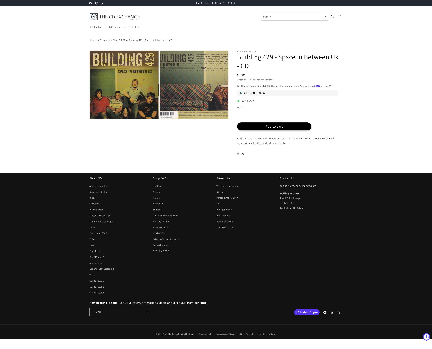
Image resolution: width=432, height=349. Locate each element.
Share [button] (243, 153)
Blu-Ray (157, 185)
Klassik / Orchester (99, 215)
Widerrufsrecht (205, 334)
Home (92, 40)
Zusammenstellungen (101, 221)
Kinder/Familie (161, 227)
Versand (241, 79)
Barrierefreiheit (224, 221)
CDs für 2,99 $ (96, 286)
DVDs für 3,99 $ (161, 251)
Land (92, 227)
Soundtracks (96, 262)
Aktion (156, 191)
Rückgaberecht (224, 209)
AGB (240, 334)
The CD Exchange (170, 334)
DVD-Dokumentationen (165, 215)
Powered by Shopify (187, 334)
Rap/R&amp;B (96, 257)
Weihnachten (96, 209)
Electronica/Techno (100, 233)
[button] (96, 26)
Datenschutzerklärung (225, 334)
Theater (157, 209)
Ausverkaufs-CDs (98, 185)
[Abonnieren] (146, 312)
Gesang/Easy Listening (101, 268)
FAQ (218, 203)
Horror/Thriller (161, 221)
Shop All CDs (120, 40)
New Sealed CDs (98, 191)
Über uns (221, 191)
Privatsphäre (223, 215)
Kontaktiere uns (225, 227)
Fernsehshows (161, 245)
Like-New (291, 138)
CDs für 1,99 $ (96, 280)
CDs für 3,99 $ (96, 292)
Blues (92, 197)
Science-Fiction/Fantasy (166, 239)
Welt (91, 274)
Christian (94, 203)
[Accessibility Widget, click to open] (426, 337)
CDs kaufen (104, 40)
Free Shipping (265, 143)
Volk (91, 239)
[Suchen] (325, 16)
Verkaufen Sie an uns (227, 185)
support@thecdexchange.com (298, 186)
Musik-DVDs (159, 233)
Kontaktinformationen (266, 334)
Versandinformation (227, 197)
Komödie (158, 203)
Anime (156, 197)
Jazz (91, 245)
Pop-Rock (94, 251)
